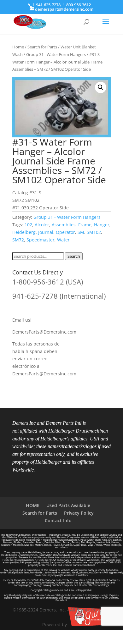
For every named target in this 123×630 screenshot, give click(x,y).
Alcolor (42, 225)
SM (81, 232)
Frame (84, 225)
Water (63, 240)
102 (28, 225)
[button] (100, 87)
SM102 (94, 232)
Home (18, 47)
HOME (32, 505)
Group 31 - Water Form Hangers (56, 54)
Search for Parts (42, 47)
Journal (45, 232)
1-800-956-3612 (77, 5)
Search (73, 256)
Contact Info (58, 520)
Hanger (101, 225)
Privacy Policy (79, 513)
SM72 (18, 240)
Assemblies (64, 225)
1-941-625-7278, (47, 5)
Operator (65, 232)
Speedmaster (40, 240)
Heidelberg (24, 232)
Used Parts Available (68, 505)
